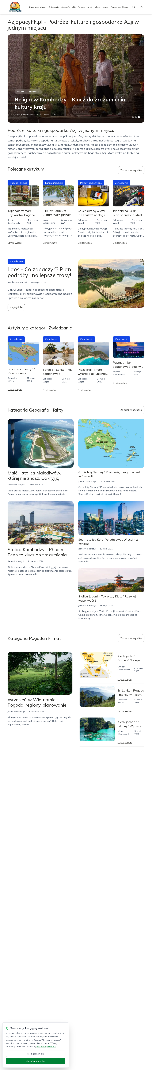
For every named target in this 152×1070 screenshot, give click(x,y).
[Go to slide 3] (139, 117)
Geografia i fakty (68, 7)
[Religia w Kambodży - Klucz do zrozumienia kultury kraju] (76, 78)
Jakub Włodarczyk (87, 481)
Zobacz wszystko (131, 170)
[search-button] (134, 7)
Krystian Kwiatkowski (25, 114)
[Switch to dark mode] (141, 7)
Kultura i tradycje (101, 7)
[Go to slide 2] (136, 117)
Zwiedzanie (54, 7)
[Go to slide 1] (133, 117)
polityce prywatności (46, 1046)
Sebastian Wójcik (16, 484)
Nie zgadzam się (35, 1053)
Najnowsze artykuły (37, 7)
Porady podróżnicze (119, 7)
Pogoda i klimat (85, 7)
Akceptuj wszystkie (35, 1061)
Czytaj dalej (16, 307)
